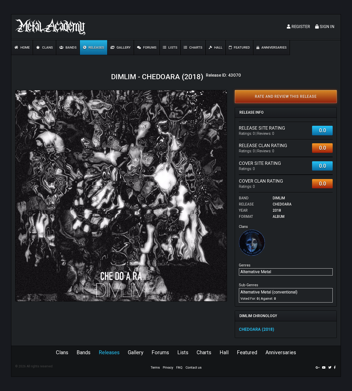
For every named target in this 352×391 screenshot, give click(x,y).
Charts (195, 47)
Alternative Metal (255, 271)
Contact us (194, 367)
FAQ (179, 367)
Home (25, 47)
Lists (172, 47)
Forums (149, 47)
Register (300, 26)
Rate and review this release (286, 96)
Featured (241, 47)
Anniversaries (274, 47)
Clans (47, 47)
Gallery (123, 47)
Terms (155, 367)
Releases (96, 47)
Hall (217, 47)
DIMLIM (279, 198)
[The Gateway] (252, 242)
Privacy (168, 367)
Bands (71, 47)
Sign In (326, 26)
